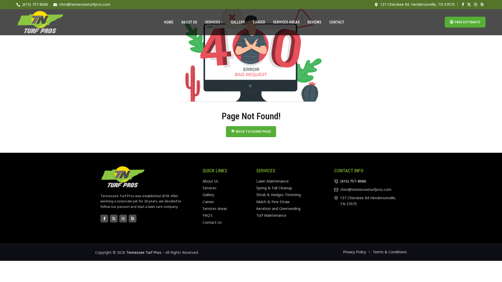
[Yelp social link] (482, 4)
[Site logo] (40, 21)
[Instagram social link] (475, 4)
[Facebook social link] (463, 4)
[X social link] (469, 4)
